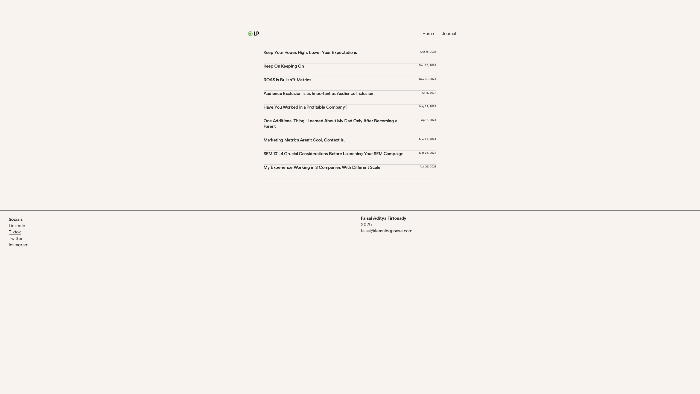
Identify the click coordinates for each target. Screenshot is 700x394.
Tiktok (15, 231)
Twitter (16, 238)
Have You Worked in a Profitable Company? (305, 107)
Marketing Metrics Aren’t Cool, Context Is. (304, 140)
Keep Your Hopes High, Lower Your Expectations (310, 52)
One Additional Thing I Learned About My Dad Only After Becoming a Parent (330, 123)
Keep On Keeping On (284, 66)
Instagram (18, 244)
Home (428, 33)
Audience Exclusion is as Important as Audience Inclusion (318, 93)
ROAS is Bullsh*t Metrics (287, 79)
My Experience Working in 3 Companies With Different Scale (322, 167)
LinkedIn (17, 225)
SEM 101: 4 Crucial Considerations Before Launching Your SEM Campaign (333, 153)
